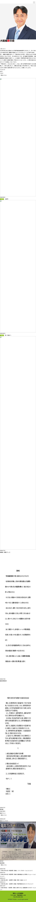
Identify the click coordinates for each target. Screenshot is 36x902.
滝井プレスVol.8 (4, 821)
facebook (2, 69)
